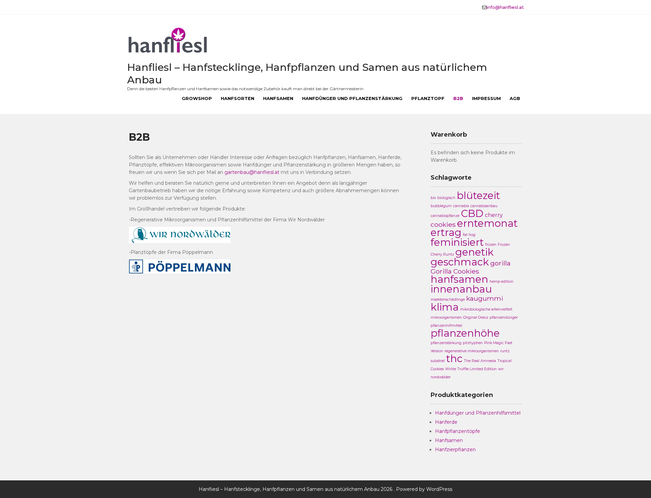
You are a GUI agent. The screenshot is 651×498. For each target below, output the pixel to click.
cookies (443, 224)
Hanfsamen (278, 98)
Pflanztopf (428, 98)
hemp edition (501, 281)
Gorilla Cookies (455, 271)
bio (433, 198)
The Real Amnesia (480, 361)
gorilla (500, 263)
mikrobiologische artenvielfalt (486, 309)
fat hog (469, 235)
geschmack (460, 262)
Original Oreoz (475, 317)
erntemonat (487, 223)
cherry (494, 215)
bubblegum (441, 206)
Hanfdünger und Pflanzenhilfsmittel (477, 413)
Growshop (197, 98)
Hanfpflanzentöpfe (457, 431)
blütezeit (478, 195)
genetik (474, 252)
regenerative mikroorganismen (472, 351)
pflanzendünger (504, 317)
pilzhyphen (473, 343)
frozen (490, 244)
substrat (438, 361)
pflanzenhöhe (465, 333)
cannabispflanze (445, 216)
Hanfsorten (237, 98)
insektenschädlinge (448, 299)
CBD (472, 213)
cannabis (461, 206)
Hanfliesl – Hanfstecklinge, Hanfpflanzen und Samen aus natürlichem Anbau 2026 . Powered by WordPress (325, 489)
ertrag (446, 232)
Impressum (486, 98)
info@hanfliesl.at (505, 7)
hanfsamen (459, 279)
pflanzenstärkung (446, 343)
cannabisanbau (483, 206)
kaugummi (484, 298)
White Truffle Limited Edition (471, 369)
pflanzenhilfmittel (446, 325)
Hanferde (446, 422)
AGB (515, 98)
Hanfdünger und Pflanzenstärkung (352, 98)
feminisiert (457, 242)
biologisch (446, 198)
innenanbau (461, 289)
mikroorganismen (446, 317)
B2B (458, 98)
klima (445, 307)
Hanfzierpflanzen (455, 449)
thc (454, 358)
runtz (505, 351)
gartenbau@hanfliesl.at (251, 172)
